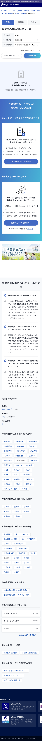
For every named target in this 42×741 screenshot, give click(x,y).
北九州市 (7, 534)
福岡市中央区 (9, 548)
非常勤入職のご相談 (29, 653)
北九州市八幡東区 (10, 539)
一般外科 (7, 456)
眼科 (15, 474)
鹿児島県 (7, 516)
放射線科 (29, 479)
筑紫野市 (7, 567)
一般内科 (7, 441)
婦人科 (28, 470)
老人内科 (33, 451)
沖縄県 (18, 516)
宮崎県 (26, 511)
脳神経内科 (8, 451)
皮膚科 (6, 479)
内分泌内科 (21, 451)
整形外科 (33, 460)
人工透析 (7, 484)
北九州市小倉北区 (22, 534)
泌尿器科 (17, 479)
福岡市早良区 (9, 553)
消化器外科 (20, 456)
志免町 (16, 572)
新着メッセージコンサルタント (15, 671)
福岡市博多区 (19, 544)
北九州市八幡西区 (28, 539)
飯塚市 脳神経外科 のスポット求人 (16, 595)
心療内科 (32, 446)
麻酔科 (18, 484)
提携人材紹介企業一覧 (12, 680)
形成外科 (7, 465)
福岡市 (6, 544)
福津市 (28, 567)
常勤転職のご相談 (10, 653)
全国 (3, 409)
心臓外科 (32, 456)
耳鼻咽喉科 (26, 474)
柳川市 (26, 558)
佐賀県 (16, 507)
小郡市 (26, 563)
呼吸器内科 (8, 446)
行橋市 (6, 563)
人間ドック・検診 (10, 489)
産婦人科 (17, 470)
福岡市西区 (23, 548)
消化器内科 (20, 441)
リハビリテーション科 (24, 465)
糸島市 (6, 572)
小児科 (6, 470)
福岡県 (9, 409)
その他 (24, 489)
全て (3, 417)
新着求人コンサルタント (13, 675)
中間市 (16, 563)
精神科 (6, 474)
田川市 (16, 558)
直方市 (32, 553)
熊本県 (6, 511)
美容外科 (29, 484)
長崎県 (26, 507)
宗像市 (18, 567)
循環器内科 (33, 441)
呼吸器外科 (8, 460)
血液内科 (20, 446)
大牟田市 (22, 553)
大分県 (16, 511)
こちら (29, 229)
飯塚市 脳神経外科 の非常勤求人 (16, 590)
